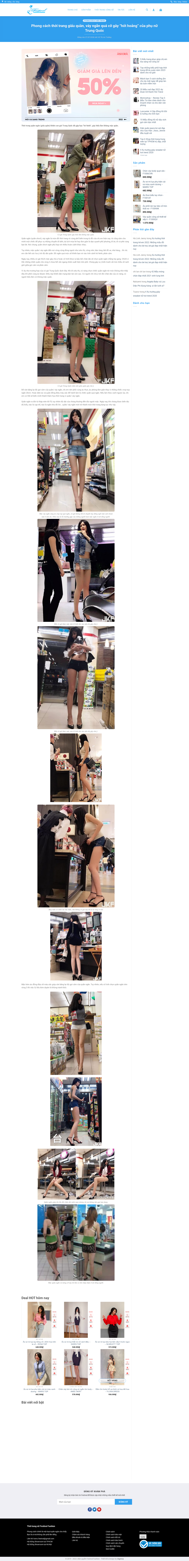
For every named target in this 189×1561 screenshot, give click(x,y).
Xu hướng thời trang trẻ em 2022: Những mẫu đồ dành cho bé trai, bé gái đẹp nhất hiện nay (150, 243)
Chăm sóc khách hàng (81, 1534)
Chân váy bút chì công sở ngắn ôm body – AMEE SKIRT (76, 1390)
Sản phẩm (86, 10)
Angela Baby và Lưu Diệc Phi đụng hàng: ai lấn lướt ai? (149, 283)
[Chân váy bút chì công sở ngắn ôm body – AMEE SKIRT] (76, 1367)
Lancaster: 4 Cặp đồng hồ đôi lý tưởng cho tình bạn (153, 112)
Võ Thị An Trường (104, 37)
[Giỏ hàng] (160, 10)
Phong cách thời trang (94, 21)
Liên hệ (131, 10)
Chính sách (110, 1532)
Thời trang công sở (104, 10)
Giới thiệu (75, 1532)
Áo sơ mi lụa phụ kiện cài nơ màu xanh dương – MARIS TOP (39, 1390)
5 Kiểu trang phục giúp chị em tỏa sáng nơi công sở (153, 60)
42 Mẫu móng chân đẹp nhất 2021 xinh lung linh (148, 273)
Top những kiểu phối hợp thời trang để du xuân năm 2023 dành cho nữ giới (153, 70)
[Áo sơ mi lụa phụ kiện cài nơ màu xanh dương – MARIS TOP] (39, 1367)
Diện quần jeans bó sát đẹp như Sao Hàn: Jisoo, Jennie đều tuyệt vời (152, 130)
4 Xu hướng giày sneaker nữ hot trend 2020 (153, 151)
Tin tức (121, 10)
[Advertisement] (75, 1439)
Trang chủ (72, 10)
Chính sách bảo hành (114, 1540)
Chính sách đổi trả (113, 1537)
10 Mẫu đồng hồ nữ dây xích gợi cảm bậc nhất (153, 120)
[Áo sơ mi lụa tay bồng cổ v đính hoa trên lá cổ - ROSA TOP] (39, 1320)
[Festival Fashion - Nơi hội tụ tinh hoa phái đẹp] (37, 9)
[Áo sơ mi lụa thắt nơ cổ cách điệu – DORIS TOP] (76, 1320)
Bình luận (143, 155)
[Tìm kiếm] (147, 9)
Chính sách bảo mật (114, 1534)
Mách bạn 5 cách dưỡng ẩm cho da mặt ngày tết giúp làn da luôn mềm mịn (153, 81)
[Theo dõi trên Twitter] (94, 1509)
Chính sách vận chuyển (115, 1543)
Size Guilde (110, 1549)
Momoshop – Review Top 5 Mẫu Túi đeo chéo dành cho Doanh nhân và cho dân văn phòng (153, 102)
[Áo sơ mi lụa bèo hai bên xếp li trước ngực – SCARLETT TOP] (112, 1320)
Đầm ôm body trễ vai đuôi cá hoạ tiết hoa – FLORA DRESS (112, 1390)
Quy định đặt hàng (113, 1546)
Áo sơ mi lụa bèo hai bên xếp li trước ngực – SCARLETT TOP (112, 1343)
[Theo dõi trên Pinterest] (99, 1509)
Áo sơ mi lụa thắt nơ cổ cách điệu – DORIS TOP (76, 1343)
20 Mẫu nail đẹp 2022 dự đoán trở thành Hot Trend (151, 90)
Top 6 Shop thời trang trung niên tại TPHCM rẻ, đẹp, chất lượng (153, 141)
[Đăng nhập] (153, 10)
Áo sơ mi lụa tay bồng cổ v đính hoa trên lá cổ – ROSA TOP (39, 1343)
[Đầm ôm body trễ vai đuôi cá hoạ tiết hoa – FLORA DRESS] (112, 1367)
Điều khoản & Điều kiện (81, 1537)
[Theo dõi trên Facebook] (90, 1509)
